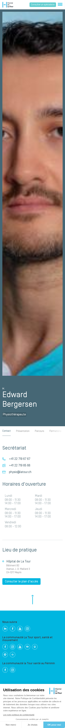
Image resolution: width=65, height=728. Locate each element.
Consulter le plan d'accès (21, 581)
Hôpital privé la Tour (7, 5)
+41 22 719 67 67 (19, 459)
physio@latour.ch (20, 472)
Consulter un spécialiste (43, 4)
